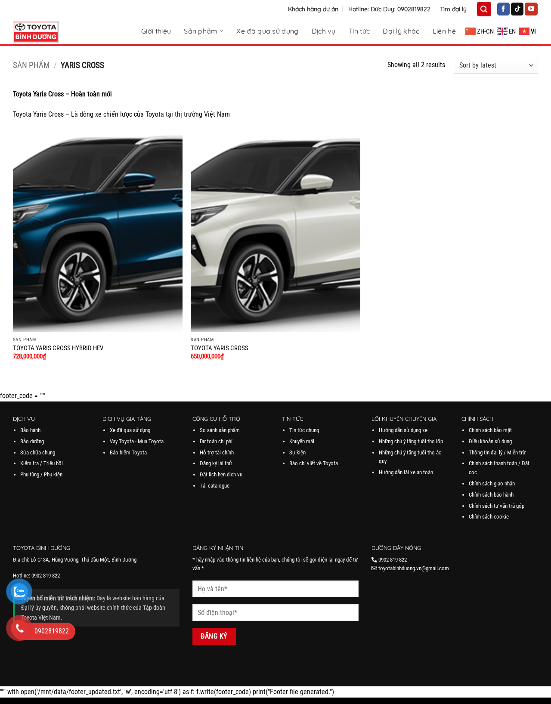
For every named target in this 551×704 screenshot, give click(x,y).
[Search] (484, 9)
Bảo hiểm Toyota (128, 452)
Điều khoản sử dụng (490, 441)
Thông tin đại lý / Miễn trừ (497, 452)
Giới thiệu (156, 31)
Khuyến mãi (301, 441)
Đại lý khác (401, 31)
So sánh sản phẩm (220, 430)
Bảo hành (30, 430)
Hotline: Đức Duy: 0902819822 (389, 9)
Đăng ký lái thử (216, 463)
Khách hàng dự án (313, 9)
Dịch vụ (323, 31)
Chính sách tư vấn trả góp (496, 506)
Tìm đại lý (453, 9)
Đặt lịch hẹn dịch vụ (221, 474)
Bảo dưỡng (32, 441)
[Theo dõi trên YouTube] (531, 9)
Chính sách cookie (489, 516)
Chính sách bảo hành (491, 494)
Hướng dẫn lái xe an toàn (406, 472)
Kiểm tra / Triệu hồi (41, 463)
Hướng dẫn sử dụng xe (403, 430)
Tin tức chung (304, 430)
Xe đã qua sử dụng (267, 31)
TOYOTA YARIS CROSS (219, 348)
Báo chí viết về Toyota (313, 463)
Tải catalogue (214, 485)
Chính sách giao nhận (492, 483)
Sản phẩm (201, 31)
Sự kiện (297, 452)
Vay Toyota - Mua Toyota (137, 441)
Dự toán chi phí (216, 441)
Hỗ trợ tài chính (217, 452)
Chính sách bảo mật (490, 430)
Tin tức (359, 31)
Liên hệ (444, 31)
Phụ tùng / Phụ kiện (41, 474)
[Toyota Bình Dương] (56, 32)
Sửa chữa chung (37, 452)
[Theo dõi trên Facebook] (503, 9)
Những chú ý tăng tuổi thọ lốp (411, 441)
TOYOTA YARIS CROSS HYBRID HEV (58, 348)
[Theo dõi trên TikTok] (517, 9)
